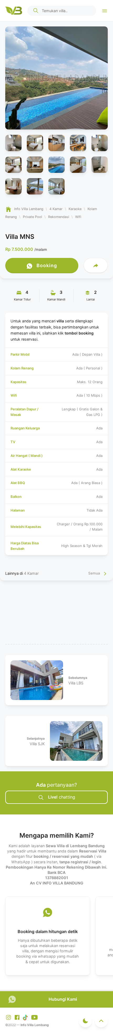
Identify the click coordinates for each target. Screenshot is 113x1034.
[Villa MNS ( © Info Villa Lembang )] (13, 143)
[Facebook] (17, 1017)
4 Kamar (31, 573)
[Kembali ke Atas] (101, 1020)
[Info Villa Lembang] (13, 11)
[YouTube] (34, 1017)
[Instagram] (9, 1017)
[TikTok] (26, 1017)
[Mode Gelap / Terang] (85, 1020)
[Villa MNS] (56, 77)
